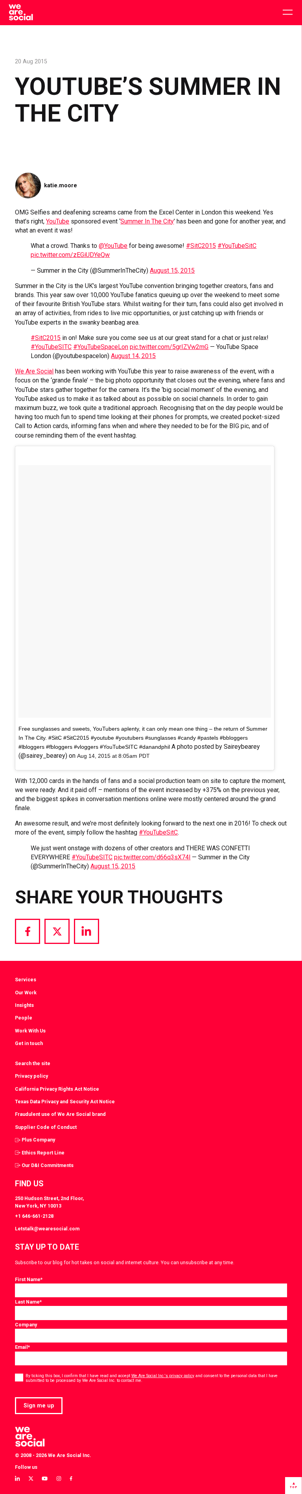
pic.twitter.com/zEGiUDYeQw (70, 255)
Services (25, 979)
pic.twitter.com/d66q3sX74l (152, 857)
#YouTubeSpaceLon (100, 347)
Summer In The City (147, 221)
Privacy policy (31, 1076)
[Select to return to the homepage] (21, 12)
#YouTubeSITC (51, 347)
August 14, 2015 (133, 356)
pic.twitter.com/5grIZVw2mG (169, 347)
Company (26, 1325)
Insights (24, 1005)
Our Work (26, 992)
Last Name (28, 1302)
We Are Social (34, 371)
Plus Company (38, 1140)
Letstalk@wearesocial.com (47, 1229)
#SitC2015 (201, 245)
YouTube (57, 221)
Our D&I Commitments (48, 1165)
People (23, 1018)
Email (22, 1347)
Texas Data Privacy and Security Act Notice (65, 1101)
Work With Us (30, 1031)
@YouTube (113, 245)
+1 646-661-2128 (34, 1216)
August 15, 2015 (172, 270)
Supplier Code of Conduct (46, 1127)
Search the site (32, 1063)
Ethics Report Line (43, 1153)
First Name (28, 1279)
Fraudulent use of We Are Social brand (60, 1114)
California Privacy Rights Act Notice (57, 1089)
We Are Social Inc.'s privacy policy (162, 1375)
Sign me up (39, 1405)
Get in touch (29, 1043)
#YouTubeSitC (236, 245)
